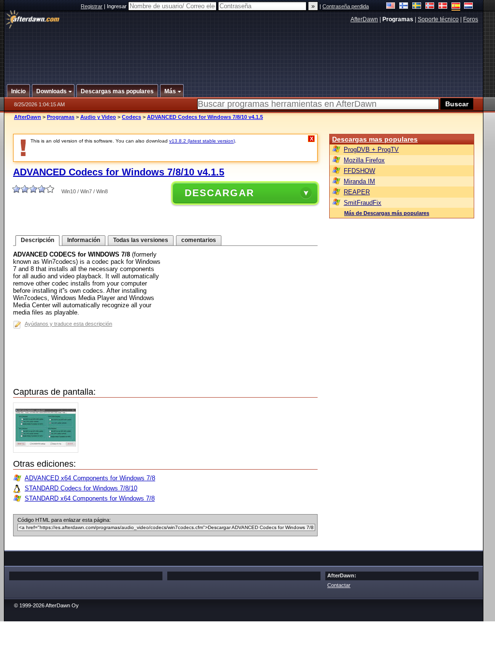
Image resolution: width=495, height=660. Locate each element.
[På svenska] (417, 6)
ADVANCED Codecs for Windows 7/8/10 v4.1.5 (205, 117)
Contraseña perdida (345, 6)
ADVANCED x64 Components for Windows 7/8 (90, 478)
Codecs (131, 117)
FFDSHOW (359, 170)
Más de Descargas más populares (386, 213)
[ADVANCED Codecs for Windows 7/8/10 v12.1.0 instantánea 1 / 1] (48, 450)
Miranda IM (359, 181)
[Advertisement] (244, 50)
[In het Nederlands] (468, 6)
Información (83, 240)
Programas (60, 117)
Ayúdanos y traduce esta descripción (68, 324)
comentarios (198, 240)
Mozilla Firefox (364, 160)
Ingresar (117, 6)
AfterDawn (364, 19)
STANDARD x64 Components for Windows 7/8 (90, 498)
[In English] (390, 6)
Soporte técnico (438, 19)
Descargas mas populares (375, 139)
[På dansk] (443, 6)
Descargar (219, 192)
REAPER (357, 192)
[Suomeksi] (403, 6)
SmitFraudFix (362, 202)
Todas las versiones (140, 240)
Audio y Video (98, 117)
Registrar (91, 6)
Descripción (37, 240)
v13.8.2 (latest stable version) (202, 140)
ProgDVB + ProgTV (371, 149)
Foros (470, 19)
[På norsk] (430, 6)
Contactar (338, 585)
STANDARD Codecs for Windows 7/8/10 (81, 488)
